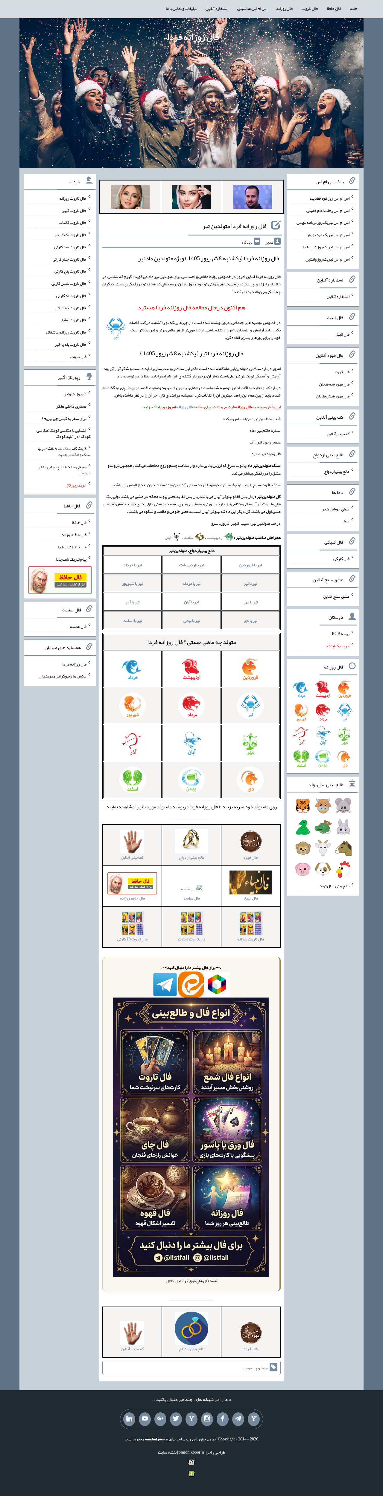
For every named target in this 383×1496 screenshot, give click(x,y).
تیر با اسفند (132, 620)
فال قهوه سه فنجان (334, 384)
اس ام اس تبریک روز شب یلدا (326, 247)
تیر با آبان (191, 602)
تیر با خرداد (132, 565)
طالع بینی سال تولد (334, 886)
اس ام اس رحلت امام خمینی (327, 210)
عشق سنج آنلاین (336, 596)
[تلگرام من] (238, 1419)
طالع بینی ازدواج (336, 471)
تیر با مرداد (191, 583)
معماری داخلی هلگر (71, 406)
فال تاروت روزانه (72, 198)
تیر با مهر (251, 602)
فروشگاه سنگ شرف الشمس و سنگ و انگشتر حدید (64, 451)
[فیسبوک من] (223, 1419)
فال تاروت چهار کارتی (69, 259)
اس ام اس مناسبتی (252, 8)
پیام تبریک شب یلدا (71, 559)
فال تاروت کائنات (72, 222)
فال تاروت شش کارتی (68, 283)
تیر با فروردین (250, 565)
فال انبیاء (342, 334)
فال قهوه (342, 372)
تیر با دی (250, 620)
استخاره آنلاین (217, 8)
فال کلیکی (341, 558)
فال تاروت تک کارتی (70, 234)
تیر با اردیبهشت (191, 565)
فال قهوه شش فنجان (332, 396)
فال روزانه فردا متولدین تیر (235, 226)
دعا (346, 521)
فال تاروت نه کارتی (71, 295)
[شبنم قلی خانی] (130, 198)
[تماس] (191, 1419)
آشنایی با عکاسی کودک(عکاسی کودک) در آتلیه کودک (64, 433)
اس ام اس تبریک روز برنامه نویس (323, 222)
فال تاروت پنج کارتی (70, 271)
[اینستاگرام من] (207, 1419)
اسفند (189, 537)
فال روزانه (284, 8)
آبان (168, 537)
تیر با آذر (132, 602)
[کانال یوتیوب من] (145, 1419)
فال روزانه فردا (193, 37)
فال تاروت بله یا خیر (70, 344)
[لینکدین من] (129, 1419)
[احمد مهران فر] (252, 198)
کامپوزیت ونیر (75, 394)
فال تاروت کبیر (74, 210)
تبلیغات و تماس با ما (181, 8)
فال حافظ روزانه (74, 534)
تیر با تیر (250, 583)
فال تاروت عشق (73, 320)
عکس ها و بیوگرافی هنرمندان (62, 676)
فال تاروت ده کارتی (71, 307)
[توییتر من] (176, 1419)
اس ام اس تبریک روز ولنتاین (327, 259)
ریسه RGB (340, 633)
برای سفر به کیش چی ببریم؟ (64, 418)
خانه (353, 8)
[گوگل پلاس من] (160, 1419)
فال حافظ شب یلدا (72, 547)
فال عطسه (191, 898)
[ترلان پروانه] (191, 198)
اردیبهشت (215, 537)
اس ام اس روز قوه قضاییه (329, 198)
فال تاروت (310, 8)
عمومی (249, 1368)
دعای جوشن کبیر (335, 508)
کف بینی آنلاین (338, 433)
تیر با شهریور (132, 583)
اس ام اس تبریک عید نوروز (328, 234)
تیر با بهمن (191, 620)
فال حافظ (334, 8)
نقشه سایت (167, 1452)
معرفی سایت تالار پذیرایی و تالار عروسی (64, 470)
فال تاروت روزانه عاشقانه (65, 332)
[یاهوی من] (254, 1419)
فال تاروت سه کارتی (70, 247)
